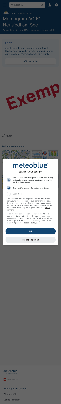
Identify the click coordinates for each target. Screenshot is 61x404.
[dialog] (30, 202)
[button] (30, 194)
